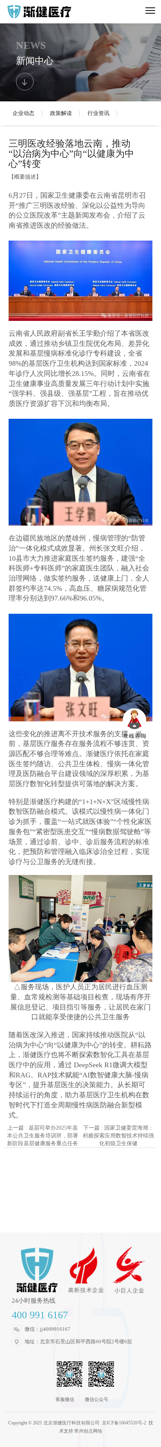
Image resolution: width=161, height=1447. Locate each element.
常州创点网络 (88, 1431)
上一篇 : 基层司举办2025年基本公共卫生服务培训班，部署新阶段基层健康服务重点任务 (42, 1135)
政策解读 (61, 113)
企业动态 (23, 113)
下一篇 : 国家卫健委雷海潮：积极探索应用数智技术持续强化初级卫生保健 (118, 1135)
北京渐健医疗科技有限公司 (72, 1423)
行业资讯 (98, 113)
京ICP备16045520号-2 (124, 1423)
